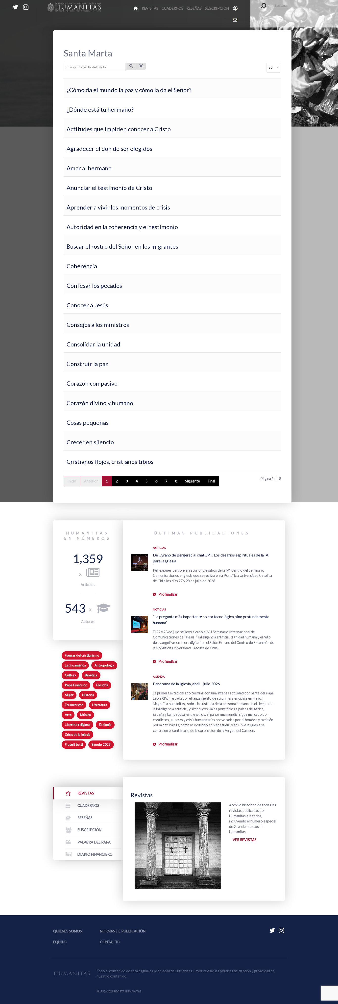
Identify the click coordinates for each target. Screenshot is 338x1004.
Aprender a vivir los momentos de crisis (118, 207)
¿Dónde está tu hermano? (100, 109)
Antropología (104, 665)
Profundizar (168, 594)
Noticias (159, 547)
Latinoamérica (75, 665)
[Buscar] (131, 66)
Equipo (60, 942)
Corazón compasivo (92, 383)
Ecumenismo (74, 705)
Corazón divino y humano (100, 402)
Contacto (110, 942)
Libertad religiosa (77, 725)
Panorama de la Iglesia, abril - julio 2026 (186, 683)
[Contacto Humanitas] (235, 19)
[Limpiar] (141, 66)
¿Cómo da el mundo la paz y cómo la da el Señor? (129, 89)
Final (211, 481)
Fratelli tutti (74, 744)
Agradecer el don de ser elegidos (109, 148)
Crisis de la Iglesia (77, 735)
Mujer (69, 695)
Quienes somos (67, 931)
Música (85, 715)
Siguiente (192, 481)
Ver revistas (245, 840)
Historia (88, 695)
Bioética (91, 675)
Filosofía (102, 685)
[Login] (235, 8)
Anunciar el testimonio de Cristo (109, 187)
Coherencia (82, 265)
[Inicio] (136, 8)
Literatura (99, 705)
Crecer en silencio (90, 442)
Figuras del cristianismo (82, 655)
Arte (68, 715)
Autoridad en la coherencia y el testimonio (122, 226)
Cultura (70, 675)
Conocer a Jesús (87, 305)
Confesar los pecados (94, 285)
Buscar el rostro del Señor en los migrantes (122, 246)
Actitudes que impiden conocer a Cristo (119, 128)
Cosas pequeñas (87, 422)
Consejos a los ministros (98, 324)
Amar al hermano (89, 168)
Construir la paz (87, 363)
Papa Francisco (76, 685)
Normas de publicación (122, 931)
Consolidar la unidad (93, 344)
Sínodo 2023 (101, 744)
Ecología (105, 725)
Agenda (159, 676)
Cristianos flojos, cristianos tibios (110, 461)
